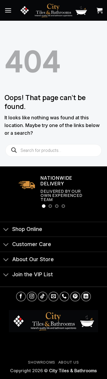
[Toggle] (6, 230)
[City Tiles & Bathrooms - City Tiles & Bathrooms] (53, 10)
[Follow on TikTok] (43, 296)
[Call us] (64, 296)
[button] (8, 10)
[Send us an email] (53, 296)
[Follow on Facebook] (21, 296)
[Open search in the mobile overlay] (53, 150)
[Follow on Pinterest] (75, 296)
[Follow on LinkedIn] (86, 296)
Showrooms (41, 362)
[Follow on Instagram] (32, 296)
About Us (68, 362)
